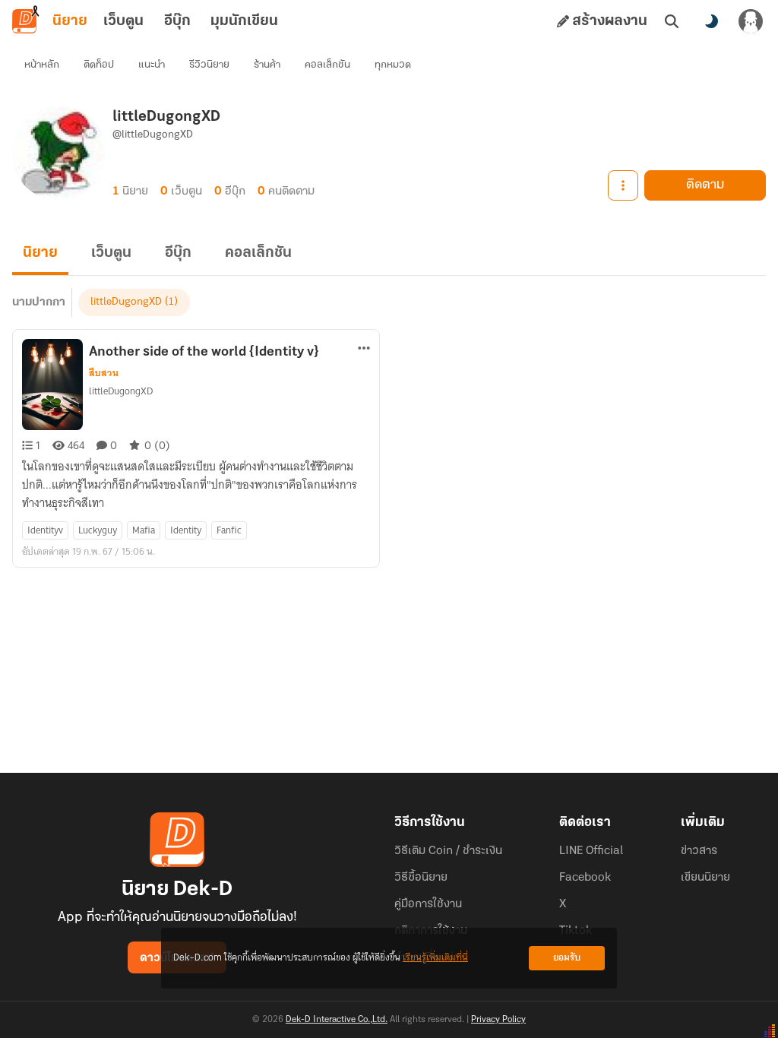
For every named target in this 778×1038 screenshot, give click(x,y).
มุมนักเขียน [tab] (244, 21)
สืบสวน (104, 373)
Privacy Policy (498, 1019)
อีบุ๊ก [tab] (177, 21)
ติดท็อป (99, 65)
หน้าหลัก (41, 65)
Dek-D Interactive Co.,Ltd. (336, 1019)
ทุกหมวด (393, 65)
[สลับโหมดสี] (711, 21)
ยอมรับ (566, 958)
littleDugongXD (126, 302)
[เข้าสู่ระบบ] (750, 21)
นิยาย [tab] (69, 21)
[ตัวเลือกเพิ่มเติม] (623, 185)
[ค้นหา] (671, 21)
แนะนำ (151, 65)
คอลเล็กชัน (327, 65)
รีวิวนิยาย (209, 65)
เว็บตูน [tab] (123, 21)
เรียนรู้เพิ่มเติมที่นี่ (435, 958)
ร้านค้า (267, 65)
